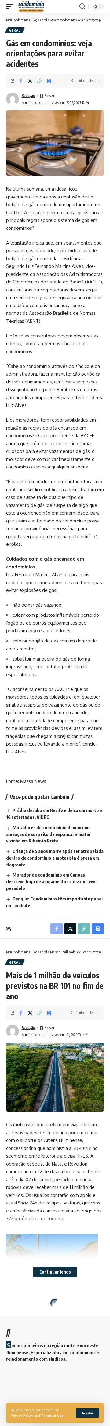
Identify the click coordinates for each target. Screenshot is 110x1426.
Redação (28, 95)
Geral (14, 30)
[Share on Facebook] (20, 81)
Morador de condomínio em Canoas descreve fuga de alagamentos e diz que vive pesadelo (51, 881)
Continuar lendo (55, 1271)
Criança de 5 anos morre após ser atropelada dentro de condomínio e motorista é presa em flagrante (55, 857)
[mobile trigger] (11, 6)
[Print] (49, 81)
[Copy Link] (39, 81)
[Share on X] (30, 81)
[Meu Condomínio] (31, 6)
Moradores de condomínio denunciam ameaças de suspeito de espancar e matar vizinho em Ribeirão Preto (48, 834)
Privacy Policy (22, 1415)
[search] (82, 6)
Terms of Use (52, 1415)
